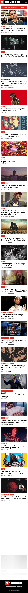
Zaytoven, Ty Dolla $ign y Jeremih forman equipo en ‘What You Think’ (13, 287)
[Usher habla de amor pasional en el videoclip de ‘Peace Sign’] (14, 174)
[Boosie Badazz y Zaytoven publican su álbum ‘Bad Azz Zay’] (14, 97)
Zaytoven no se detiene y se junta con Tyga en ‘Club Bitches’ (13, 133)
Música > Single (9, 312)
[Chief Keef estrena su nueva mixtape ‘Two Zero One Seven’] (14, 460)
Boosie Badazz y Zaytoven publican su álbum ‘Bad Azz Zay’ (13, 107)
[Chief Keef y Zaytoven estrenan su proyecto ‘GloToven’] (14, 148)
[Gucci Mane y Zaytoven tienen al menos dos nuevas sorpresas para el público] (14, 565)
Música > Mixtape (5, 338)
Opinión (7, 79)
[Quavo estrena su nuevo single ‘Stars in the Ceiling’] (14, 303)
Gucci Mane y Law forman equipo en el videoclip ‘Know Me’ (13, 444)
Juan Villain (10, 32)
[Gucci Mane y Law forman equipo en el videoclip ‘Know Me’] (14, 434)
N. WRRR (9, 582)
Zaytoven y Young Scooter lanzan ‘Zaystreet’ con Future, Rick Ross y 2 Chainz (13, 52)
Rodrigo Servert (11, 293)
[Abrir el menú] (26, 2)
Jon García (10, 138)
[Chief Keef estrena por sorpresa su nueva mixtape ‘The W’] (14, 328)
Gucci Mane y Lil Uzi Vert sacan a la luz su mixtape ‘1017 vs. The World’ (13, 495)
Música (2, 26)
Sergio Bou (10, 112)
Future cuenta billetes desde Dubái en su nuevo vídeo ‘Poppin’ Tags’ (14, 419)
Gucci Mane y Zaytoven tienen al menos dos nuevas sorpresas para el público (13, 575)
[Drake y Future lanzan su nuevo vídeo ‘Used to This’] (14, 511)
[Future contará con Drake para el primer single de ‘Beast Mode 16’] (14, 536)
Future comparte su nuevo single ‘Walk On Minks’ (13, 261)
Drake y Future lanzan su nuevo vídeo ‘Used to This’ (13, 520)
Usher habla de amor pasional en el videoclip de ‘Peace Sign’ (13, 184)
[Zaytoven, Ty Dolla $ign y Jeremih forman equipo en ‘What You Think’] (14, 277)
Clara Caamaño (11, 59)
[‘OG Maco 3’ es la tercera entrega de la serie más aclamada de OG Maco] (14, 354)
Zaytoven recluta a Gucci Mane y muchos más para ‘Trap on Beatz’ (13, 27)
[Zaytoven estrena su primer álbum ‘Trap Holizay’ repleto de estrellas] (14, 226)
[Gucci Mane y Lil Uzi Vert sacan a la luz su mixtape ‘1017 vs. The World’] (14, 485)
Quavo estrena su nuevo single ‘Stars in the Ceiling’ (13, 312)
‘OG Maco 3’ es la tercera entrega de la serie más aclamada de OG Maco (13, 364)
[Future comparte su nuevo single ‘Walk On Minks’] (14, 252)
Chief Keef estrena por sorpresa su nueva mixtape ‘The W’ (13, 338)
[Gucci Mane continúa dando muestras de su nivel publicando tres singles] (14, 381)
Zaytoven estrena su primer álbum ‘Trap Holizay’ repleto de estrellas (13, 236)
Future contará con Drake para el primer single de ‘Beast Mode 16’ (13, 546)
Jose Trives (10, 189)
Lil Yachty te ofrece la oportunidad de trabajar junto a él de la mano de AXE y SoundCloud (14, 209)
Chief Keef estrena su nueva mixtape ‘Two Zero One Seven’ (13, 470)
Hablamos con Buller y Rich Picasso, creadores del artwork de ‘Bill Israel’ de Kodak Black (13, 80)
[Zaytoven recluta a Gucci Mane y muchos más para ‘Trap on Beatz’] (14, 17)
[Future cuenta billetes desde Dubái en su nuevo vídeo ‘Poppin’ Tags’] (14, 409)
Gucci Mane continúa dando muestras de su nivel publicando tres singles (13, 391)
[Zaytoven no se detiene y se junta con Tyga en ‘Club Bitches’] (14, 123)
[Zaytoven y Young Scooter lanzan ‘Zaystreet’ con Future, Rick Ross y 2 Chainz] (14, 42)
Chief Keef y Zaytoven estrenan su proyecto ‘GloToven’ (11, 158)
